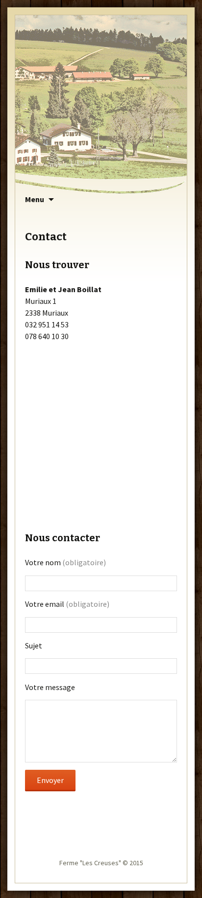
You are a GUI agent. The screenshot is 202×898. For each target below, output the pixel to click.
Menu (34, 199)
